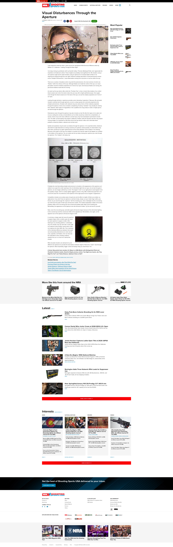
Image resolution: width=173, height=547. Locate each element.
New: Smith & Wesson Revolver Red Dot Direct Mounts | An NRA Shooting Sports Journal (97, 298)
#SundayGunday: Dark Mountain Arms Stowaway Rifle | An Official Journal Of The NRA (119, 432)
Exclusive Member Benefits (116, 502)
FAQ (71, 544)
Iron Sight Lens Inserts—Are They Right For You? (62, 262)
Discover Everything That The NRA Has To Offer (97, 539)
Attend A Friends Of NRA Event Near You (120, 539)
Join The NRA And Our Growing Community (74, 539)
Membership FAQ (114, 504)
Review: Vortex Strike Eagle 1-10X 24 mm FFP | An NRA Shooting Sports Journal (97, 442)
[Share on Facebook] (64, 20)
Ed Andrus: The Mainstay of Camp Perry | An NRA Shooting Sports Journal (75, 442)
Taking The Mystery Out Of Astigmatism (59, 270)
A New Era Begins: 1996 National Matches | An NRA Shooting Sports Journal (74, 431)
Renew (53, 1)
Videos (111, 5)
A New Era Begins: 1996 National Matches (80, 355)
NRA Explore (90, 502)
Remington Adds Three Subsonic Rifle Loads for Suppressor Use (86, 370)
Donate (57, 1)
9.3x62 (90, 434)
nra (66, 434)
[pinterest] (70, 20)
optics (71, 257)
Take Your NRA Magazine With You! (51, 539)
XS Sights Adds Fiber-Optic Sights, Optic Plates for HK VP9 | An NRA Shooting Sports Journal (120, 298)
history (78, 434)
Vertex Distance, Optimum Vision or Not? (60, 266)
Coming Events (83, 5)
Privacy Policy (44, 544)
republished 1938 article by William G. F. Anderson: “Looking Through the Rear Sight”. (73, 66)
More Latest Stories (92, 398)
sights (68, 257)
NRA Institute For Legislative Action (95, 500)
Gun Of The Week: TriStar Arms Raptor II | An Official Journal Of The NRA (120, 448)
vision (54, 257)
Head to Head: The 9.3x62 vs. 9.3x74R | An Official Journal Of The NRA (98, 431)
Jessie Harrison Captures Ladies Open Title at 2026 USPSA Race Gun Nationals (86, 341)
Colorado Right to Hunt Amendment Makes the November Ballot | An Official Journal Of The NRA (52, 432)
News (75, 5)
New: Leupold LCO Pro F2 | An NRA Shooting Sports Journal (74, 298)
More (52, 308)
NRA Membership (114, 500)
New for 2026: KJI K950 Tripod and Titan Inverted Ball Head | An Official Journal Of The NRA (52, 440)
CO (48, 436)
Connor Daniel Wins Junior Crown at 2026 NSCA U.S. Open (86, 326)
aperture (58, 257)
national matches (72, 434)
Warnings (66, 544)
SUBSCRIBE (48, 485)
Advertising (44, 502)
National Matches (95, 5)
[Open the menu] (120, 5)
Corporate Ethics (59, 544)
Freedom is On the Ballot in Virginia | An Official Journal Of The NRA (120, 443)
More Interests (58, 412)
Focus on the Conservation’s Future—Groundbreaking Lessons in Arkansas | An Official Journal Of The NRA (52, 452)
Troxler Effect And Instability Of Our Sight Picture (62, 268)
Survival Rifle (125, 436)
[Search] (129, 5)
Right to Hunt (52, 436)
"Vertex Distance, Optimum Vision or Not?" (70, 254)
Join (50, 1)
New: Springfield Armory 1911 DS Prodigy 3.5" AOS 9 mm (85, 383)
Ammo (96, 434)
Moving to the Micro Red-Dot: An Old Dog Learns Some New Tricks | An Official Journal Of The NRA (52, 298)
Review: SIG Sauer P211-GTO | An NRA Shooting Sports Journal (97, 437)
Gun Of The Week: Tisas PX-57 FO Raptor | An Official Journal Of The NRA (120, 439)
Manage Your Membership (115, 506)
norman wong (63, 257)
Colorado (45, 436)
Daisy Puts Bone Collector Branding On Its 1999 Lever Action (84, 313)
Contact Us (44, 500)
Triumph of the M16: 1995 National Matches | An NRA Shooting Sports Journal (75, 446)
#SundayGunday (114, 436)
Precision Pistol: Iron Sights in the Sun (59, 264)
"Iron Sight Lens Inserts (89, 252)
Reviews (105, 5)
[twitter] (67, 20)
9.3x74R (93, 434)
